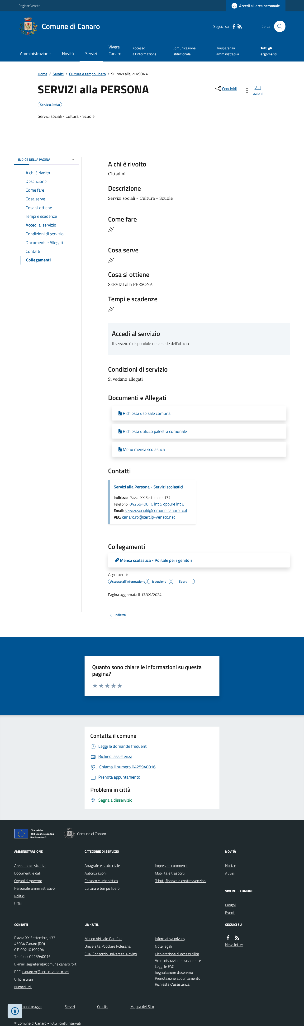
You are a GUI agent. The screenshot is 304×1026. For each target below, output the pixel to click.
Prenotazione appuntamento (177, 978)
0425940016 (40, 956)
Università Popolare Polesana (108, 946)
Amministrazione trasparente (178, 960)
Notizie (230, 865)
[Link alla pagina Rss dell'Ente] (237, 938)
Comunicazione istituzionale (184, 51)
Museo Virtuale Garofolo (103, 938)
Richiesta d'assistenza (172, 984)
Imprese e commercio (171, 865)
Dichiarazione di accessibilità (177, 954)
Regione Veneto (29, 5)
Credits (102, 1006)
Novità (68, 53)
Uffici (18, 903)
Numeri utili (23, 987)
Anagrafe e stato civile (102, 865)
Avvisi (229, 873)
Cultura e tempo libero (87, 74)
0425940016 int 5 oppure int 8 (156, 504)
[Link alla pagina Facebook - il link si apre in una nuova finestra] (234, 26)
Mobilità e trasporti (170, 873)
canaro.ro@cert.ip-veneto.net (148, 517)
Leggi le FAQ (165, 966)
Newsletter (234, 944)
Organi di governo (28, 881)
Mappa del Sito (142, 1006)
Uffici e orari (23, 979)
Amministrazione (35, 53)
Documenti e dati (27, 873)
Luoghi (230, 905)
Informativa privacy (170, 938)
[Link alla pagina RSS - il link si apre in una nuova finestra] (239, 26)
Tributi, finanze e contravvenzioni (180, 881)
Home (42, 74)
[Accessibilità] (15, 1011)
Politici (19, 896)
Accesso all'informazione (145, 51)
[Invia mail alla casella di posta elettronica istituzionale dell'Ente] (51, 964)
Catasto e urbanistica (101, 881)
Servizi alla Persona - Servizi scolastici (148, 487)
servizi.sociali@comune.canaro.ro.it (156, 510)
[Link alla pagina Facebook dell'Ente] (228, 938)
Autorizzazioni (95, 873)
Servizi (91, 53)
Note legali (163, 946)
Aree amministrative (30, 865)
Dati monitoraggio (28, 1006)
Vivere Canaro (115, 50)
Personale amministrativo (34, 888)
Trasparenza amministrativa (227, 51)
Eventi (230, 912)
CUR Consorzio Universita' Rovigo (111, 954)
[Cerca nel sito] (277, 26)
